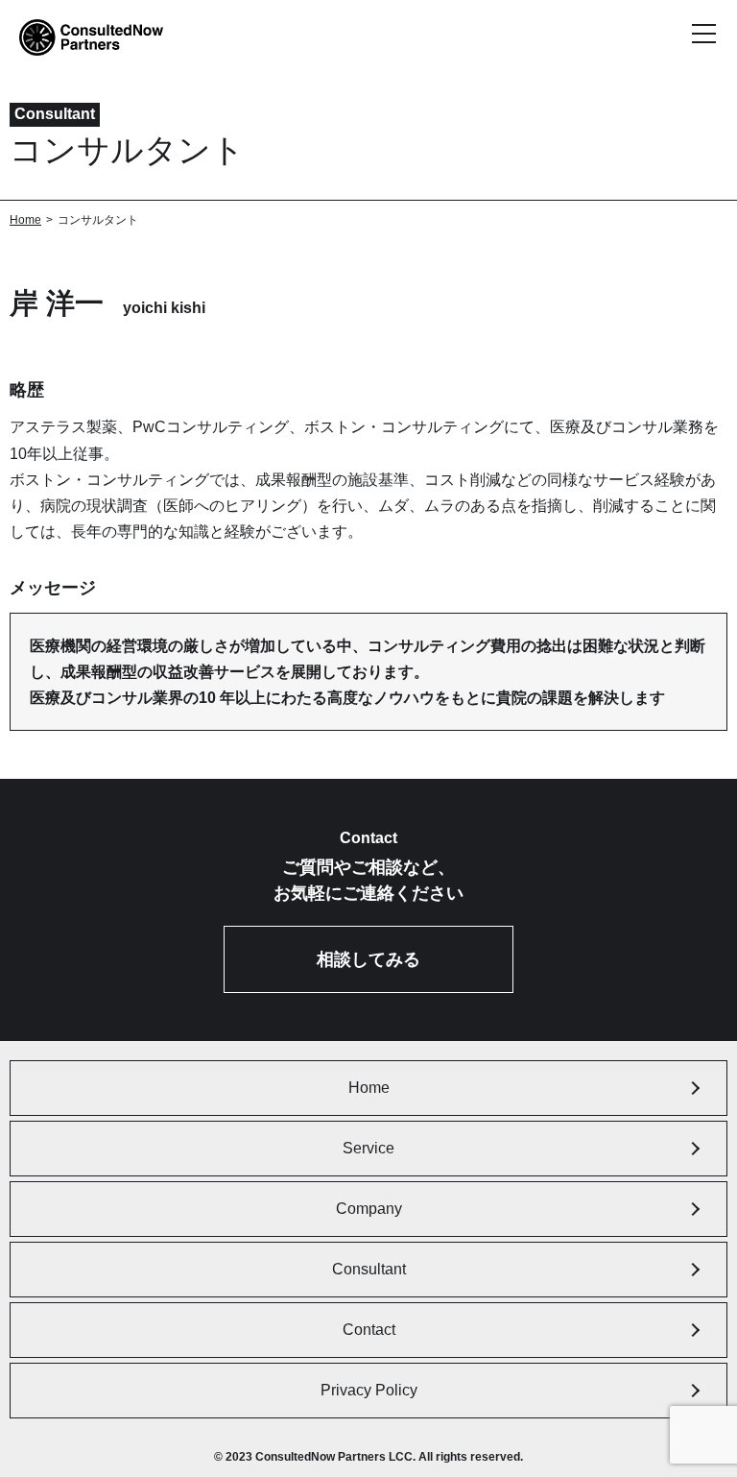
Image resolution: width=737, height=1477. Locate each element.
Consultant (369, 1269)
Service (368, 1148)
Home (25, 220)
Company (369, 1208)
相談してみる (368, 959)
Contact (369, 1329)
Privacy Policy (369, 1390)
